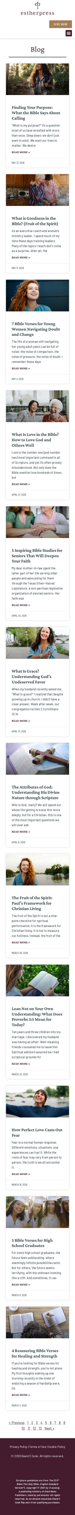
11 (29, 1428)
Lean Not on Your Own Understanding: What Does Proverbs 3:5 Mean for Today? (37, 1016)
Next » (49, 1428)
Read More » (21, 152)
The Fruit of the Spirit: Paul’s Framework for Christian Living (32, 903)
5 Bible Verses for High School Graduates (32, 1243)
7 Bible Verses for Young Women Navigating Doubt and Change (36, 329)
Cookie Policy (56, 1446)
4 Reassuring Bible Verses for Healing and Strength (35, 1353)
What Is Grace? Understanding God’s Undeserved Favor (31, 676)
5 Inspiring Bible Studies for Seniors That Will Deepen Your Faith (37, 556)
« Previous (17, 1422)
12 (34, 1428)
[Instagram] (23, 22)
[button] (69, 33)
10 (23, 1428)
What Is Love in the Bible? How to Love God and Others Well (35, 440)
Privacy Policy (19, 1446)
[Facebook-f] (30, 22)
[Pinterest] (36, 22)
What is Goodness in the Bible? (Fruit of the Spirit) (35, 221)
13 (40, 1428)
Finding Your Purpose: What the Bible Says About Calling (36, 113)
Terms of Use (37, 1446)
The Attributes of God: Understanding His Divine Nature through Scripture (36, 792)
